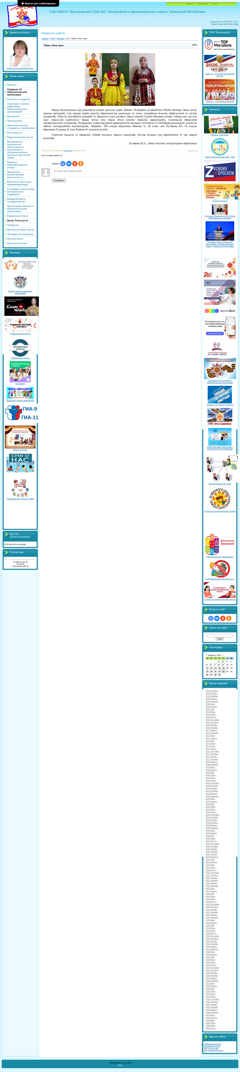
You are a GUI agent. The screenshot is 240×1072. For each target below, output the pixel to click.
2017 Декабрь (212, 759)
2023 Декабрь (212, 944)
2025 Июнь (210, 991)
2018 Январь (211, 762)
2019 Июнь (210, 807)
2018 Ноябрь (211, 788)
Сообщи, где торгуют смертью (219, 405)
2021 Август (211, 870)
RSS (236, 24)
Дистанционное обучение (220, 484)
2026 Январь (211, 1010)
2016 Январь (211, 699)
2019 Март (210, 799)
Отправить (58, 180)
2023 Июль (210, 931)
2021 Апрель (211, 862)
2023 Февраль (212, 917)
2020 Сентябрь (212, 844)
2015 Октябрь (212, 691)
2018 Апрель (211, 770)
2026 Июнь (210, 1023)
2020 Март (210, 830)
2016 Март (210, 704)
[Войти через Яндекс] (74, 163)
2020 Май (210, 836)
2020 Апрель (211, 833)
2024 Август (211, 965)
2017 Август (211, 749)
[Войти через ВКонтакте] (69, 163)
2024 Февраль (212, 949)
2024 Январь (211, 946)
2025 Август (211, 997)
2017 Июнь (210, 743)
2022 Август (211, 902)
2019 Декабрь (212, 823)
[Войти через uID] (63, 163)
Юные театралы (20, 450)
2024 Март (210, 952)
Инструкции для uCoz (213, 1050)
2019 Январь (211, 794)
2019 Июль (210, 809)
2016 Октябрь (212, 722)
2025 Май (210, 989)
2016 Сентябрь (212, 720)
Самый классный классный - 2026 (220, 157)
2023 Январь (211, 915)
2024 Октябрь (212, 970)
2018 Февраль (212, 765)
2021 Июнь (210, 867)
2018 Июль (210, 778)
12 (207, 668)
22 (219, 671)
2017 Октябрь (212, 754)
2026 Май (210, 1020)
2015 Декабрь (212, 696)
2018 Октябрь (212, 786)
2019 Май (210, 804)
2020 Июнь (210, 838)
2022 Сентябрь (212, 904)
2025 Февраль (212, 981)
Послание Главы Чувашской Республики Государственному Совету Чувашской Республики (220, 244)
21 (215, 671)
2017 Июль (210, 746)
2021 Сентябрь (212, 873)
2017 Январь (211, 730)
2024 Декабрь (212, 975)
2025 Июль (210, 994)
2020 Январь (211, 825)
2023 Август (211, 933)
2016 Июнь (210, 712)
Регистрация (202, 4)
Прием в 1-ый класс (220, 135)
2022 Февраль (212, 886)
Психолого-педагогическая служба (219, 511)
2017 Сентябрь (212, 751)
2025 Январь (211, 978)
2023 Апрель (211, 923)
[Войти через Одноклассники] (80, 163)
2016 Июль (210, 714)
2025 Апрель (211, 986)
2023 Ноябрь (211, 941)
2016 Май (210, 709)
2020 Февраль (212, 828)
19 (207, 671)
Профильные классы (20, 358)
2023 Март (210, 920)
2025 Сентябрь (212, 999)
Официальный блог (212, 1044)
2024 (53, 38)
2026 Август (211, 1028)
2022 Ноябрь (211, 910)
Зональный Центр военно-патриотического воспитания (220, 381)
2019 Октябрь (212, 817)
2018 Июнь (210, 775)
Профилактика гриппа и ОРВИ (20, 499)
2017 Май (210, 741)
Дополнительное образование (219, 557)
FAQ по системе (211, 1048)
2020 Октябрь (212, 846)
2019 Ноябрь (211, 820)
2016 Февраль (212, 701)
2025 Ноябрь (211, 1004)
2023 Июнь (210, 928)
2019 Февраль (212, 796)
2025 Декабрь (212, 1007)
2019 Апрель (211, 801)
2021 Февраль (212, 857)
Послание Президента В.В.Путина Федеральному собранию (220, 217)
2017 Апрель (211, 738)
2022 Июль (210, 899)
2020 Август (211, 841)
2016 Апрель (211, 707)
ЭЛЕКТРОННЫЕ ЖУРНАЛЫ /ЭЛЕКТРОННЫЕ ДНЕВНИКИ (220, 448)
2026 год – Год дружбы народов (220, 102)
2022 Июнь (210, 896)
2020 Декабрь (212, 852)
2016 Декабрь (212, 728)
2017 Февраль (212, 733)
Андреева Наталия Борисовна (20, 68)
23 (68, 38)
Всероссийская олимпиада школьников (20, 292)
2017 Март (210, 736)
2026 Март (210, 1015)
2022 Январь (211, 883)
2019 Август (211, 812)
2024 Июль (210, 962)
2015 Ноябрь (211, 693)
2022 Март (210, 888)
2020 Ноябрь (211, 849)
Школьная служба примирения (20, 401)
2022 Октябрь (212, 907)
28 (215, 675)
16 (223, 668)
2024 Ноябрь (211, 973)
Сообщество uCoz (212, 1046)
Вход (214, 4)
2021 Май (210, 865)
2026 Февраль (212, 1012)
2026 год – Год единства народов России (220, 75)
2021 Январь (211, 854)
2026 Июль (210, 1026)
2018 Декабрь (212, 791)
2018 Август (211, 780)
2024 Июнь (210, 960)
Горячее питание (219, 201)
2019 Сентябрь (212, 815)
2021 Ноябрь (211, 878)
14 (215, 668)
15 (219, 668)
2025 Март (210, 983)
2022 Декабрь (212, 912)
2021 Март (210, 859)
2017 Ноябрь (211, 757)
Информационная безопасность (219, 579)
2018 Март (210, 767)
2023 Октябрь (212, 939)
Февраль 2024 (214, 655)
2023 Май (210, 925)
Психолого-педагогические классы (219, 599)
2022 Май (210, 894)
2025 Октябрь (212, 1002)
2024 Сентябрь (212, 968)
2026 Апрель (211, 1018)
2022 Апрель (211, 891)
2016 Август (211, 717)
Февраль (61, 38)
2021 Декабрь (212, 881)
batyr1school (68, 151)
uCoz (120, 1065)
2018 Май (210, 772)
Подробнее (20, 384)
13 (211, 668)
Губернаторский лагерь (20, 334)
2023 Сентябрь (212, 936)
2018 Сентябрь (212, 783)
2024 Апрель (211, 954)
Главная (189, 4)
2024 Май (210, 957)
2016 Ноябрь (211, 725)
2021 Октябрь (212, 875)
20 (211, 671)
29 (219, 675)
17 (227, 668)
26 (207, 675)
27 (211, 675)
